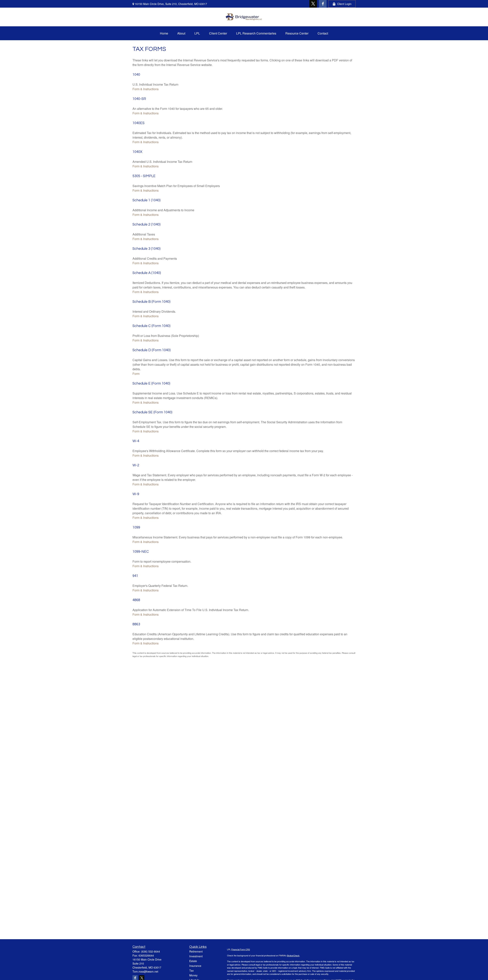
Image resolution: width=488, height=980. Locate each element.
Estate (193, 961)
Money (193, 975)
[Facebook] (323, 4)
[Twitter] (313, 4)
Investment (196, 956)
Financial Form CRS (240, 949)
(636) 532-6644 (150, 951)
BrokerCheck (293, 955)
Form (136, 373)
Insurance (195, 966)
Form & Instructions (145, 89)
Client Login (344, 4)
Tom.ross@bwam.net (145, 971)
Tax (191, 970)
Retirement (196, 951)
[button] (164, 33)
